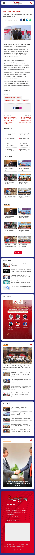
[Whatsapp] (30, 20)
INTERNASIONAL (9, 20)
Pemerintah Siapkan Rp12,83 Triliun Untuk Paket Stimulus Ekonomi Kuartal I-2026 (21, 380)
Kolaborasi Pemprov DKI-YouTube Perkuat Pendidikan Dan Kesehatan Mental (21, 393)
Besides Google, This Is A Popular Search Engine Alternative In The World (21, 287)
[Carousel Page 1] (15, 485)
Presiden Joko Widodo (10, 100)
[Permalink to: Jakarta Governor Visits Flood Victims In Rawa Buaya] (6, 265)
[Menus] (4, 3)
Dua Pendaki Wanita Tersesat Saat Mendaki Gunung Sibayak (25, 150)
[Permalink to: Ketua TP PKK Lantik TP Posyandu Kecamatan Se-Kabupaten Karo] (24, 191)
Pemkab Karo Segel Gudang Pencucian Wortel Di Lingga (25, 133)
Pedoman (21, 544)
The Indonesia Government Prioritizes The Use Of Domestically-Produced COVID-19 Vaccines (21, 281)
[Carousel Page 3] (19, 485)
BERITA (4, 20)
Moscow (19, 97)
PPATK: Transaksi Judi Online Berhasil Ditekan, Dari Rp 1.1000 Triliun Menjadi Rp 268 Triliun (20, 373)
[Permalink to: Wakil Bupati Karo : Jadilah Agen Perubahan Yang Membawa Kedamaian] (10, 163)
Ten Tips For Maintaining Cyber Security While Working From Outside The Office (21, 270)
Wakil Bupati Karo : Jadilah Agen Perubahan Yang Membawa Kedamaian (11, 133)
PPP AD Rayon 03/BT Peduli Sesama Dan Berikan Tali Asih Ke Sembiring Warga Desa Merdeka (11, 144)
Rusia (18, 100)
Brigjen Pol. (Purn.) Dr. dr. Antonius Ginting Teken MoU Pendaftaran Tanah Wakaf (24, 139)
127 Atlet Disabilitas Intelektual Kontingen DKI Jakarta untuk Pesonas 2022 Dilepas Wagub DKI (25, 119)
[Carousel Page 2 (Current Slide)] (17, 485)
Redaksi (6, 546)
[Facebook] (14, 108)
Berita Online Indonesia (10, 97)
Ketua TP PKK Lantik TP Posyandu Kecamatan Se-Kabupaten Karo (25, 144)
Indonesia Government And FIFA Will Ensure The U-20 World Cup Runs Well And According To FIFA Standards (20, 276)
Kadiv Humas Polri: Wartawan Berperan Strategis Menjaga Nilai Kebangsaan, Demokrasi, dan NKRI (20, 386)
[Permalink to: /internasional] (31, 440)
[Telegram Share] (27, 20)
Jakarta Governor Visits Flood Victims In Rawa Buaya (21, 264)
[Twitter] (17, 108)
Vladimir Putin (25, 100)
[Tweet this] (24, 20)
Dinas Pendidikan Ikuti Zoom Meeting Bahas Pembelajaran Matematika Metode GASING (11, 139)
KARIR (27, 544)
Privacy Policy (21, 546)
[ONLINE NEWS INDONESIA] (17, 3)
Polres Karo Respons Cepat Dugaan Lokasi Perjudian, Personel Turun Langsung (11, 150)
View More (18, 252)
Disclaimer (13, 546)
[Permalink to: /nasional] (31, 345)
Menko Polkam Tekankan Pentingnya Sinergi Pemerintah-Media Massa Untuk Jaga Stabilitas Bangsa (16, 367)
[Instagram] (20, 108)
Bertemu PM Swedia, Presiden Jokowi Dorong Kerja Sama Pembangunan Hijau (18, 482)
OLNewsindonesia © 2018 (10, 544)
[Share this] (21, 20)
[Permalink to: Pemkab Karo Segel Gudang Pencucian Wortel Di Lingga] (24, 163)
